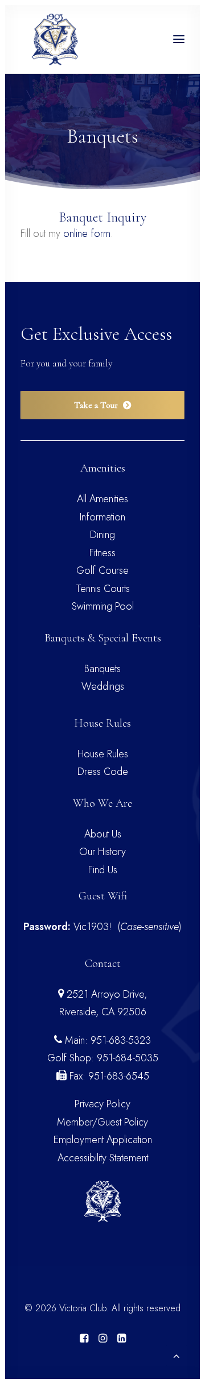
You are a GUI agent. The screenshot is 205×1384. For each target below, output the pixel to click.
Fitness (102, 552)
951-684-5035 (127, 1057)
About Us (102, 834)
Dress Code (102, 771)
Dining (102, 534)
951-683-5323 (121, 1040)
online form (86, 233)
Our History (102, 851)
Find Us (102, 869)
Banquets (102, 668)
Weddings (102, 686)
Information (102, 517)
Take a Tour (96, 405)
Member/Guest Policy (102, 1122)
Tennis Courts (103, 588)
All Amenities (102, 498)
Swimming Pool (103, 606)
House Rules (102, 754)
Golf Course (102, 570)
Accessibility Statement (103, 1157)
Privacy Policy (102, 1104)
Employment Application (103, 1139)
